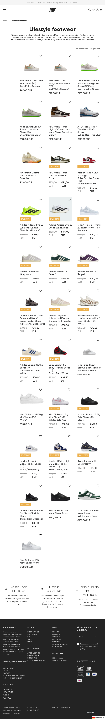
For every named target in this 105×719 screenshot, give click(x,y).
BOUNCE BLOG (8, 668)
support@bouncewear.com (14, 662)
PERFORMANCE (33, 632)
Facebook (8, 689)
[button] (98, 717)
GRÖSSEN (56, 637)
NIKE (29, 637)
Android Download (59, 660)
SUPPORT (56, 632)
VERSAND (56, 642)
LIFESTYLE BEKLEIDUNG (36, 660)
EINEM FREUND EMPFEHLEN (13, 678)
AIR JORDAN (32, 634)
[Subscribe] (95, 637)
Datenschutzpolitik (62, 707)
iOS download (57, 658)
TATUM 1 (30, 639)
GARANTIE (56, 634)
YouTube (7, 698)
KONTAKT (6, 673)
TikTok (6, 695)
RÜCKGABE (56, 639)
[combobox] (95, 48)
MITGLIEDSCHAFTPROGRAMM (14, 675)
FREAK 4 (30, 642)
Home (5, 21)
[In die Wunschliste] (40, 56)
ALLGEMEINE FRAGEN (60, 644)
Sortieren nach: (81, 49)
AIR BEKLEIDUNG (33, 653)
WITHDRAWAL (57, 647)
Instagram (8, 692)
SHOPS (5, 671)
